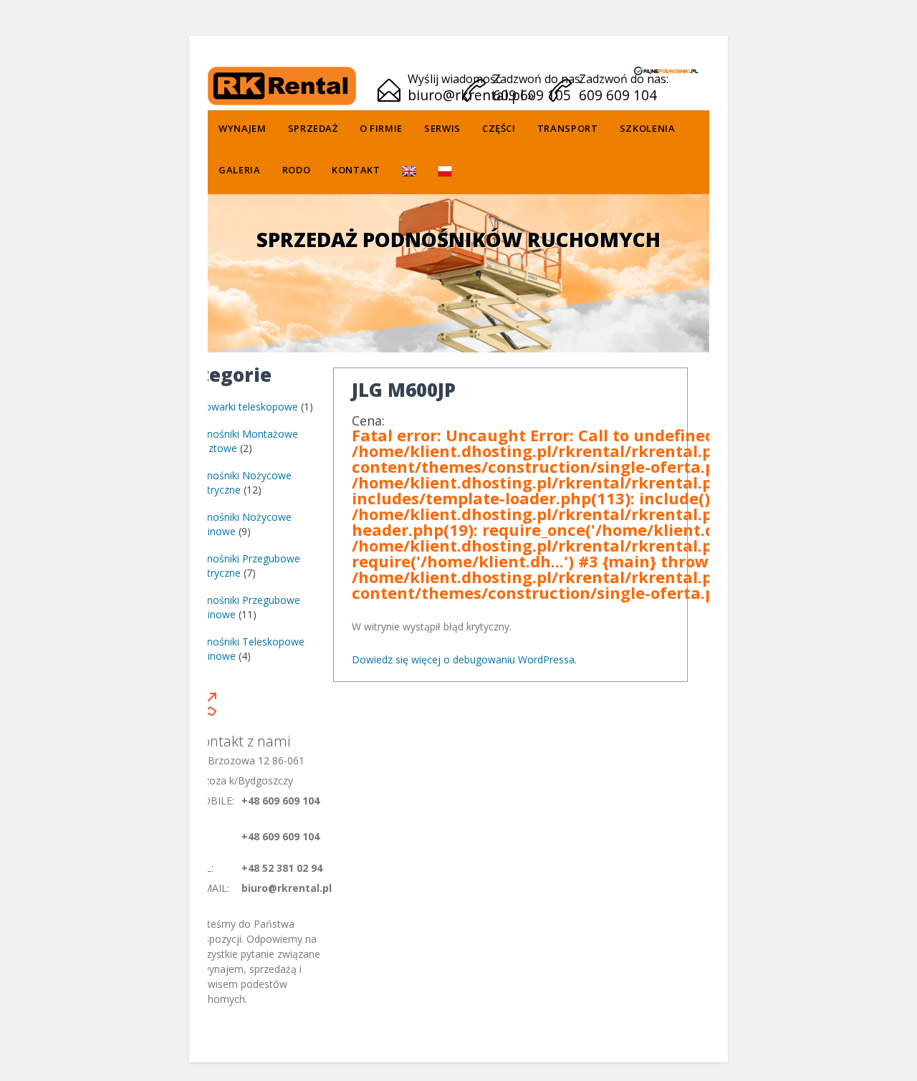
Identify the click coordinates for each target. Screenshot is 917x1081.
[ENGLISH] (409, 172)
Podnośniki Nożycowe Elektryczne (240, 482)
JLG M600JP (404, 390)
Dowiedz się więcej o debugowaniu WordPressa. (464, 659)
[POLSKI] (445, 172)
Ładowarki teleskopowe (243, 406)
